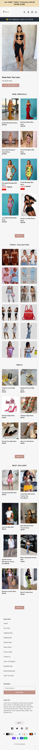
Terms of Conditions (9, 661)
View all (19, 235)
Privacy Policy (8, 652)
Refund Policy (8, 642)
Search (6, 623)
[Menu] (36, 12)
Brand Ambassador (9, 671)
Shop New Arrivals (10, 85)
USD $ (19, 723)
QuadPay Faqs (8, 666)
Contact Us (7, 656)
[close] (37, 19)
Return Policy (8, 647)
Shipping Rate (8, 637)
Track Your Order (9, 675)
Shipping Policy (8, 633)
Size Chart (7, 628)
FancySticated (21, 744)
